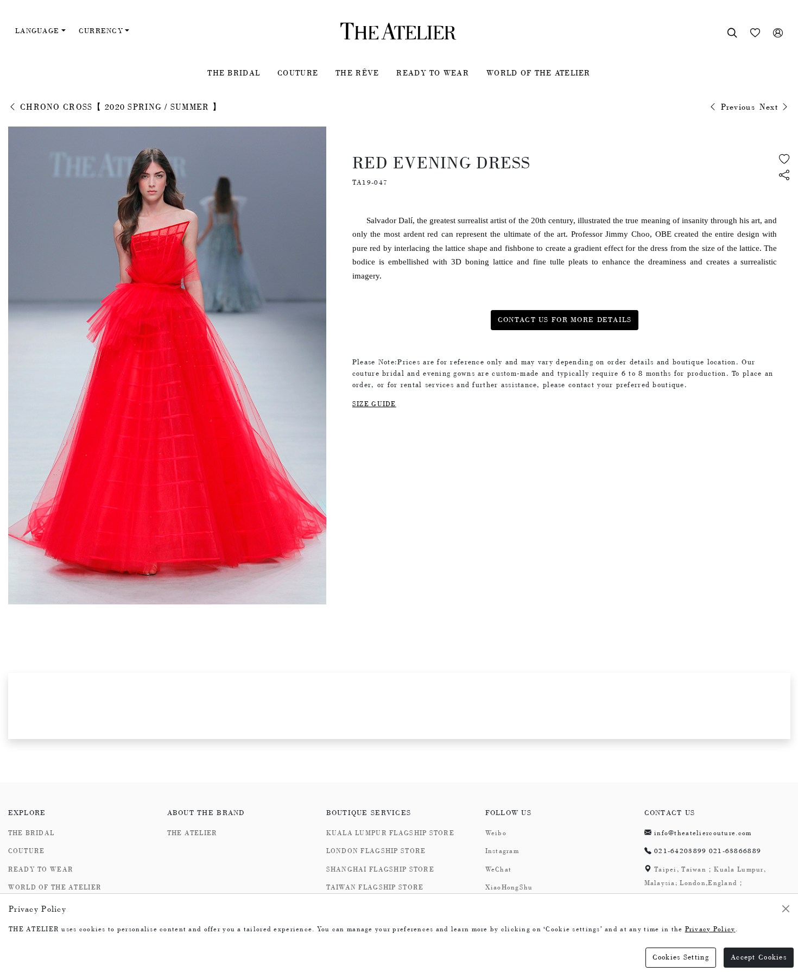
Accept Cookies (759, 957)
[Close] (786, 909)
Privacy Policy (710, 929)
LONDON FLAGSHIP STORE (376, 851)
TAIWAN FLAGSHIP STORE (375, 887)
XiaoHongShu (509, 887)
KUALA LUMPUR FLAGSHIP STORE (390, 833)
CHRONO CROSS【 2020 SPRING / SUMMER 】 (119, 107)
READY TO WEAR (432, 72)
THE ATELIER (192, 833)
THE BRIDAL (233, 72)
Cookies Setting (681, 957)
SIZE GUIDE (374, 404)
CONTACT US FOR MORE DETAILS (565, 319)
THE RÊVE (357, 72)
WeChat (498, 869)
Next (770, 107)
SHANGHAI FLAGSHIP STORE (380, 869)
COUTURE (297, 72)
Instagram (502, 851)
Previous (736, 107)
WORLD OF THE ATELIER (538, 72)
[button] (784, 176)
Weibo (495, 833)
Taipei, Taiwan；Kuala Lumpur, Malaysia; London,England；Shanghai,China (705, 883)
